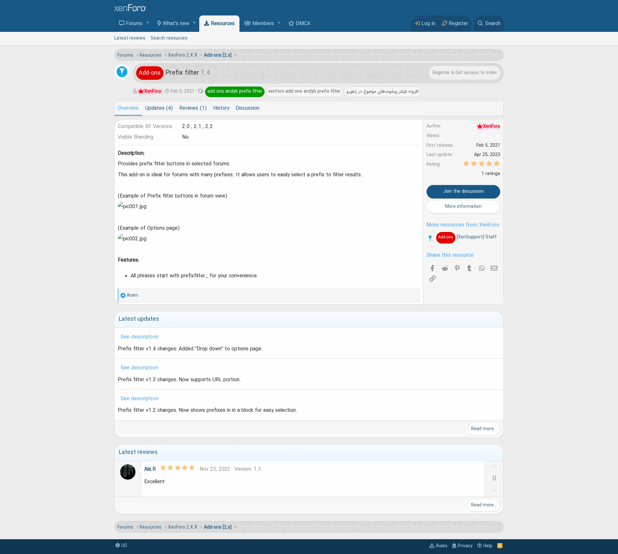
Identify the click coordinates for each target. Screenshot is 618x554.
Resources (223, 24)
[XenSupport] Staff (467, 237)
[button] (148, 23)
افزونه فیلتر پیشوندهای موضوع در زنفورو (382, 91)
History (221, 108)
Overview (128, 108)
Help (487, 545)
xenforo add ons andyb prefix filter (304, 91)
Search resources (169, 38)
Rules (441, 545)
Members (263, 24)
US (123, 545)
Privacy (465, 545)
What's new (176, 24)
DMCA (303, 24)
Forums (134, 24)
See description (139, 337)
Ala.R (150, 469)
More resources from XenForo (462, 225)
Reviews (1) (193, 108)
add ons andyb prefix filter (234, 91)
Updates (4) (159, 108)
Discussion (247, 108)
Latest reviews (129, 38)
